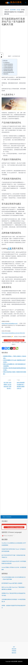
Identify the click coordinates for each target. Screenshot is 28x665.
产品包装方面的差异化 (8, 67)
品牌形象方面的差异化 (8, 70)
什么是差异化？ (6, 62)
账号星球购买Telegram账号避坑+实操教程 (12, 583)
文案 (10, 248)
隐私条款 (14, 652)
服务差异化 (6, 73)
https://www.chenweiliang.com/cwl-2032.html (13, 333)
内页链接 (14, 650)
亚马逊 (18, 9)
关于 (14, 647)
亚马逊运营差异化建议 (8, 69)
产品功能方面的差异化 (8, 64)
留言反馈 (14, 648)
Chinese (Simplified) (8, 535)
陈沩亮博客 (13, 9)
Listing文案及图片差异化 (8, 72)
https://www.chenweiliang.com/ (10, 323)
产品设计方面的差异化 (8, 65)
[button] (1, 55)
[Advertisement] (14, 41)
